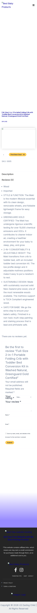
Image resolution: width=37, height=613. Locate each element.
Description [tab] (8, 174)
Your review (13, 401)
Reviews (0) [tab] (8, 180)
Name (7, 415)
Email (7, 424)
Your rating (9, 397)
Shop (25, 576)
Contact (30, 576)
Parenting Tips (17, 576)
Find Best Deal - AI (18, 154)
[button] (33, 5)
